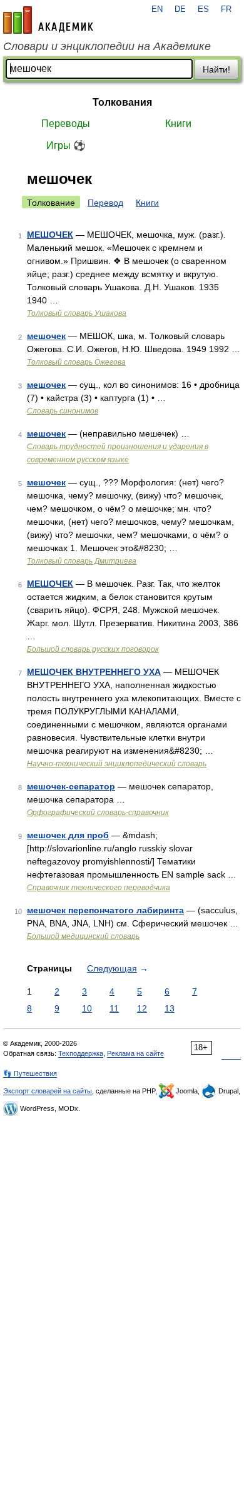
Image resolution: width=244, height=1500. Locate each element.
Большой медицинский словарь (83, 936)
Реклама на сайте (135, 1053)
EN (157, 9)
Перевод (105, 203)
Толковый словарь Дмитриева (81, 561)
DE (180, 9)
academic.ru (48, 20)
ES (203, 9)
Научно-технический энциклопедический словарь (116, 763)
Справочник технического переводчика (98, 887)
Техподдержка (80, 1053)
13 (170, 1008)
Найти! (216, 69)
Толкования (122, 102)
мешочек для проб (68, 835)
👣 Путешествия (30, 1073)
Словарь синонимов (62, 411)
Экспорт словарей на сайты (47, 1091)
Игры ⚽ (66, 145)
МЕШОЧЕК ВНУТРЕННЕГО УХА (94, 672)
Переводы (65, 123)
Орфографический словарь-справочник (98, 812)
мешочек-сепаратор (71, 786)
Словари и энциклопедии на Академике (107, 46)
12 (142, 1008)
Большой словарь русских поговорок (93, 649)
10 (87, 1008)
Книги (178, 123)
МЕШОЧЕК (50, 235)
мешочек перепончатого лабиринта (105, 910)
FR (226, 9)
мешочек (46, 336)
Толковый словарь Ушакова (76, 313)
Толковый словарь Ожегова (76, 362)
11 (114, 1008)
